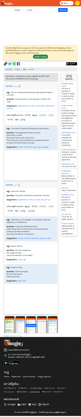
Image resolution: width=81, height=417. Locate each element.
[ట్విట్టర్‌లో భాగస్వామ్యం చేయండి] (10, 63)
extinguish (66, 164)
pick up (47, 199)
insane (64, 223)
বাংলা (16, 120)
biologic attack (67, 83)
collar (38, 106)
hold (24, 281)
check (20, 147)
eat (63, 188)
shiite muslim (67, 105)
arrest (9, 86)
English (17, 69)
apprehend (22, 199)
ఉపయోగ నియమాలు (29, 376)
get (25, 259)
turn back (47, 238)
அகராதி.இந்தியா (36, 388)
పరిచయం (6, 376)
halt (25, 147)
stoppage (45, 147)
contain (27, 238)
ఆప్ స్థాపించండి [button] (31, 325)
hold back (34, 238)
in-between (66, 171)
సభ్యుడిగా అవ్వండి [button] (40, 56)
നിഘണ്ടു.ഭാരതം (49, 388)
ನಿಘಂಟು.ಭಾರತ (61, 388)
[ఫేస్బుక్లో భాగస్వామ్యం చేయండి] (18, 63)
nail (42, 199)
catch (32, 106)
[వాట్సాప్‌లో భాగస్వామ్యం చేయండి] (14, 63)
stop (38, 147)
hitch (30, 147)
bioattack (65, 194)
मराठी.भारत (22, 388)
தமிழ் (23, 120)
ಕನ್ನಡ (42, 115)
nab (38, 199)
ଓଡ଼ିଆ (50, 115)
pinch (42, 106)
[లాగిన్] (77, 3)
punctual (65, 149)
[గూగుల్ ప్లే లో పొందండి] (71, 63)
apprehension (24, 106)
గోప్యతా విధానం (16, 376)
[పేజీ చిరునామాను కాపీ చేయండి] (6, 63)
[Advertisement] (40, 28)
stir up (64, 214)
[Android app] (12, 363)
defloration (66, 132)
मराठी (10, 120)
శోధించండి (63, 10)
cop (34, 199)
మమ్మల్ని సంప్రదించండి (44, 376)
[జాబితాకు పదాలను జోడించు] (19, 86)
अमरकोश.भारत (10, 388)
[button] (8, 324)
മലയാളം (31, 211)
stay (34, 147)
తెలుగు (34, 115)
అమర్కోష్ (8, 69)
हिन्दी (27, 115)
